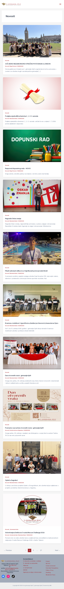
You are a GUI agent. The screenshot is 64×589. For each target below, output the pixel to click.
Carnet (48, 561)
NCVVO (48, 563)
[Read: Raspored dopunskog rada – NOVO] (32, 146)
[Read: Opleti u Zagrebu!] (32, 457)
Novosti (7, 60)
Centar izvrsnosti (50, 566)
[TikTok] (13, 576)
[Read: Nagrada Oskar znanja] (32, 196)
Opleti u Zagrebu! (11, 480)
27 (41, 550)
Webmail (25, 565)
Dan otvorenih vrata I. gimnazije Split (18, 375)
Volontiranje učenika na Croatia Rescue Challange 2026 (24, 532)
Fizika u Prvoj (49, 570)
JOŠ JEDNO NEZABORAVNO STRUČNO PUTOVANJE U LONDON (27, 64)
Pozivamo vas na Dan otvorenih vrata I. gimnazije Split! (24, 428)
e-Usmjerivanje (27, 568)
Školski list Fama (50, 575)
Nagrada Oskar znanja (13, 218)
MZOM (25, 570)
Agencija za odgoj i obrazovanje (32, 572)
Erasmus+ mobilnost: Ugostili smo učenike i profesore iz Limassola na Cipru (31, 323)
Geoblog (48, 572)
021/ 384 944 (12, 565)
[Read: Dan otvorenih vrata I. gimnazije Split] (32, 353)
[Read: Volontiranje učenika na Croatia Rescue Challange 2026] (32, 510)
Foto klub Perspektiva (52, 568)
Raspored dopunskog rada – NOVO (18, 168)
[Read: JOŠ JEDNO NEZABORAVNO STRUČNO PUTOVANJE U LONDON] (32, 41)
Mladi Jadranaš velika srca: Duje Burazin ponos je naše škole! (26, 271)
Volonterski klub (14, 529)
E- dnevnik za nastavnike (30, 563)
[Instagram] (8, 576)
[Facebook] (3, 576)
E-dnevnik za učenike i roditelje (32, 561)
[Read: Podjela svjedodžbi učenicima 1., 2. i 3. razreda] (32, 93)
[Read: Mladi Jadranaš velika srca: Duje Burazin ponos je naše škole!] (32, 248)
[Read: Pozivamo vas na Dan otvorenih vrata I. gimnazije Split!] (32, 405)
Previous (8, 550)
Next (57, 550)
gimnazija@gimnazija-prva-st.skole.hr (12, 568)
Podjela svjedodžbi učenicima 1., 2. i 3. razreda (21, 116)
